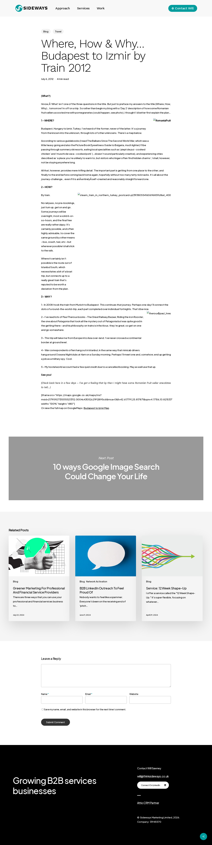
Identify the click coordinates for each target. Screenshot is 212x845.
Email (88, 693)
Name (45, 693)
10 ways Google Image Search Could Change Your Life (106, 468)
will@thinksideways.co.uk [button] (153, 776)
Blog (45, 31)
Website (133, 693)
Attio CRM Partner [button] (148, 802)
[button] (153, 785)
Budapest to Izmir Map (96, 408)
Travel (58, 31)
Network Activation (96, 581)
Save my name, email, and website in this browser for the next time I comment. (85, 709)
